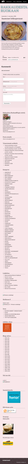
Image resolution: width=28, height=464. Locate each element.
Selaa (14, 1)
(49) (7, 341)
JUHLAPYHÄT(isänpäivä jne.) (12, 193)
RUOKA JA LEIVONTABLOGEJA (12, 314)
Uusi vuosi (7, 259)
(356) (7, 364)
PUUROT (7, 243)
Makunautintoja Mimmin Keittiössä (13, 275)
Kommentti (5, 92)
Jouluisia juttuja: (8, 197)
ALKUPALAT (8, 174)
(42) (7, 351)
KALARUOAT (8, 207)
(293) (7, 362)
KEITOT (7, 210)
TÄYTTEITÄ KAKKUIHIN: (11, 317)
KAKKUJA (7, 202)
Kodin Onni (7, 282)
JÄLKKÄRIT (7, 198)
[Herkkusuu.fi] (11, 304)
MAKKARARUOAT (9, 231)
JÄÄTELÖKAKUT (9, 200)
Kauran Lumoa (8, 277)
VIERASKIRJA (8, 262)
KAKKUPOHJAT (8, 203)
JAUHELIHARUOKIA (9, 188)
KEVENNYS (7, 211)
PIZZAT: (6, 241)
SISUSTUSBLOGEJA (10, 315)
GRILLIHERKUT (8, 177)
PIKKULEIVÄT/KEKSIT (10, 239)
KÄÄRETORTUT (8, 216)
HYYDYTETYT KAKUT (10, 182)
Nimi (4, 77)
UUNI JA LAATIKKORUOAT (13, 59)
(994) (7, 369)
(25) (7, 348)
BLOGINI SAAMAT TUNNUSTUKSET (13, 311)
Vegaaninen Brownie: (10, 158)
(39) (7, 346)
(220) (7, 356)
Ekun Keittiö (7, 286)
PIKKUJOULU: (8, 238)
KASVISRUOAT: (8, 208)
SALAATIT (7, 248)
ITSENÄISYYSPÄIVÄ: (10, 187)
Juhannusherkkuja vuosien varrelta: (13, 148)
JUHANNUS (7, 192)
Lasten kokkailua (9, 228)
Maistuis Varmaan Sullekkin (11, 285)
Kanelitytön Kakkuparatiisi (11, 280)
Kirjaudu (25, 1)
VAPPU (6, 261)
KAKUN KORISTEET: (10, 205)
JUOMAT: (7, 195)
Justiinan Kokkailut (9, 278)
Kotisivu (10, 87)
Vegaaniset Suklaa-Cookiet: (11, 157)
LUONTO (7, 226)
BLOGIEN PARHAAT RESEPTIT (7, 327)
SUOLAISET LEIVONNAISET (11, 251)
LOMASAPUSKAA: (9, 225)
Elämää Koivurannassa (10, 288)
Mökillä (6, 234)
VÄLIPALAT (7, 266)
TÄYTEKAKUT (8, 254)
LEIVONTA (7, 220)
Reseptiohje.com (7, 329)
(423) (7, 371)
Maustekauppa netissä (8, 437)
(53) (7, 349)
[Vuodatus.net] (6, 460)
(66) (7, 344)
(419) (7, 366)
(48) (7, 343)
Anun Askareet (8, 283)
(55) (7, 339)
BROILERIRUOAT (9, 175)
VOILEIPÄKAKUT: (9, 264)
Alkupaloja (7, 161)
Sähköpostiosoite (10, 81)
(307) (7, 359)
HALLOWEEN (8, 179)
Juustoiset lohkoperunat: (12, 19)
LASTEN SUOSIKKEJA (10, 218)
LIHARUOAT (8, 223)
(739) (7, 367)
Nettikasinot (8, 1)
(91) (7, 352)
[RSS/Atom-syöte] (9, 410)
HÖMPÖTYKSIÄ (8, 184)
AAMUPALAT (8, 172)
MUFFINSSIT (8, 233)
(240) (7, 357)
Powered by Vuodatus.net (21, 462)
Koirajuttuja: (7, 215)
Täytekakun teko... (9, 256)
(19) (7, 338)
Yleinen (6, 267)
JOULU (6, 190)
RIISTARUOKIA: (8, 246)
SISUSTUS (7, 249)
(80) (7, 354)
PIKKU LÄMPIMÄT (9, 236)
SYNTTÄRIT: (8, 253)
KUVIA (6, 312)
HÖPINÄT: (7, 185)
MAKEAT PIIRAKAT (9, 230)
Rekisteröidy (19, 1)
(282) (7, 361)
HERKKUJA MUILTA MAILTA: (11, 180)
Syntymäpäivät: (8, 160)
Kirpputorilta (7, 213)
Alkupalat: (7, 165)
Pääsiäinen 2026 (9, 163)
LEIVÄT (6, 221)
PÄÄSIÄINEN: (8, 244)
